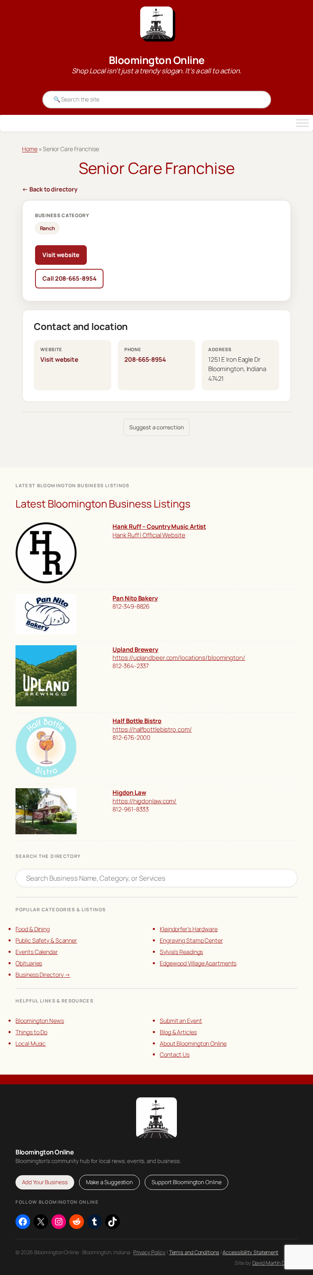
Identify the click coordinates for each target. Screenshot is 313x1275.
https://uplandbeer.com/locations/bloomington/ (178, 657)
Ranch (47, 228)
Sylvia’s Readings (181, 952)
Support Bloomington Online (186, 1182)
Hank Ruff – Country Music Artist (159, 526)
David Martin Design (275, 1262)
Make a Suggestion (109, 1182)
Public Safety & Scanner (46, 940)
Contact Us (175, 1054)
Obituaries (28, 963)
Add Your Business (44, 1182)
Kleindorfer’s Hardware (189, 929)
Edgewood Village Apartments (198, 963)
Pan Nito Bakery (135, 598)
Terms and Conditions (194, 1252)
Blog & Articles (178, 1032)
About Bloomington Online (193, 1043)
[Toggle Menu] (302, 123)
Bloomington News (39, 1020)
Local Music (30, 1043)
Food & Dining (32, 929)
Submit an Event (181, 1020)
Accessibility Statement (250, 1252)
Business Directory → (42, 974)
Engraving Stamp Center (191, 940)
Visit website (60, 255)
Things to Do (31, 1032)
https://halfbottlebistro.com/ (152, 729)
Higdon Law (129, 792)
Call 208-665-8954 (69, 278)
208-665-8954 (145, 359)
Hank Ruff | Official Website (148, 535)
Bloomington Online (157, 60)
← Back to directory (49, 189)
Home (29, 149)
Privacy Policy (149, 1252)
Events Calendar (36, 952)
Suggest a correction (156, 427)
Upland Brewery (135, 649)
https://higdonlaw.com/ (144, 801)
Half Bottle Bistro (136, 721)
